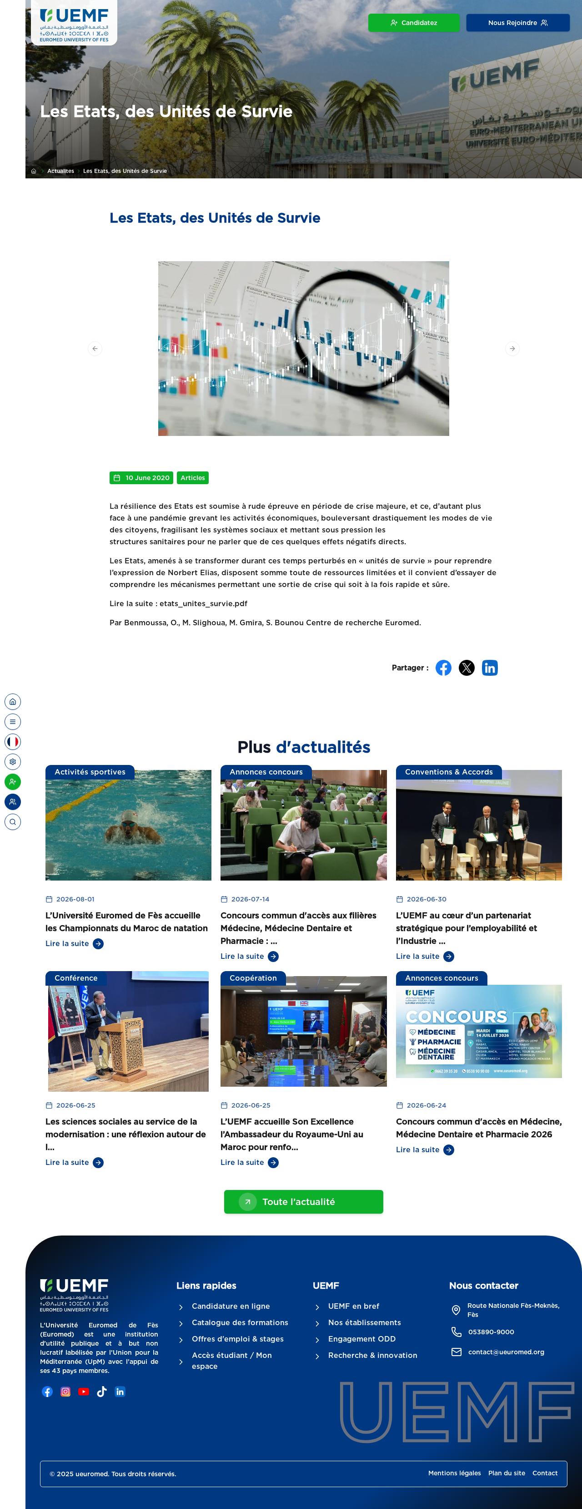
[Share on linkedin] (490, 668)
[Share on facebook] (444, 668)
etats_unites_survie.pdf (203, 603)
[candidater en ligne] (13, 782)
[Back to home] (13, 702)
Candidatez (419, 22)
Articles (193, 477)
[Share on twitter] (467, 668)
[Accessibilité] (13, 762)
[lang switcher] (13, 722)
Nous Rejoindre (512, 22)
